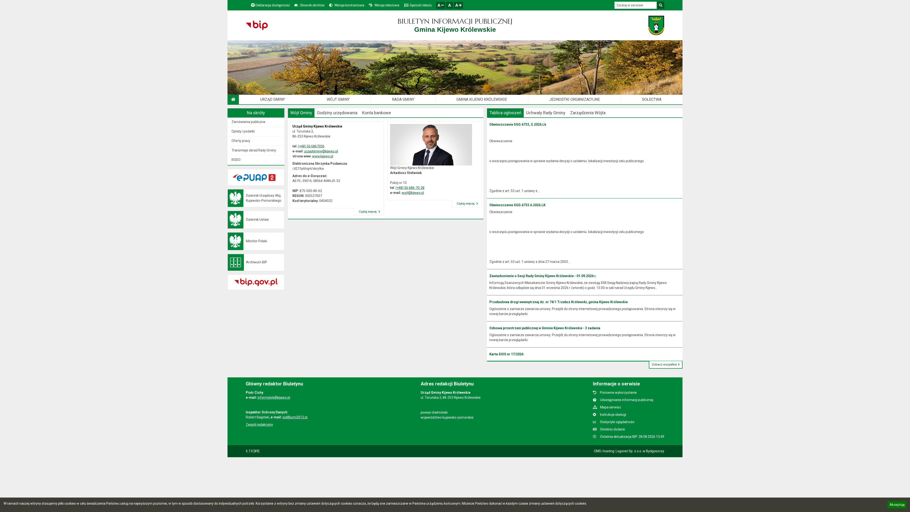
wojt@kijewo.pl (413, 193)
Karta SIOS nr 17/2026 (506, 354)
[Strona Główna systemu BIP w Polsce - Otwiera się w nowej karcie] (257, 25)
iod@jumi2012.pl (295, 417)
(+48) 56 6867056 (311, 146)
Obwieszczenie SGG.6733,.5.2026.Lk (517, 124)
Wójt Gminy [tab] (301, 112)
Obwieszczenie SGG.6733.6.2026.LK (517, 205)
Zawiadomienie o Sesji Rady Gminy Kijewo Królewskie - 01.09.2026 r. (542, 276)
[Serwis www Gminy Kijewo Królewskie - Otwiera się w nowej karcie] (656, 25)
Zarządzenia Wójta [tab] (587, 112)
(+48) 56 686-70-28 (410, 188)
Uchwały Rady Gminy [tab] (545, 112)
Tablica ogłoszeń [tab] (505, 112)
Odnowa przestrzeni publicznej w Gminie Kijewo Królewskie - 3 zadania (544, 328)
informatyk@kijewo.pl (274, 397)
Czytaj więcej (368, 211)
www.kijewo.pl (322, 156)
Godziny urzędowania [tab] (337, 112)
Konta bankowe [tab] (376, 112)
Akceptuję (897, 505)
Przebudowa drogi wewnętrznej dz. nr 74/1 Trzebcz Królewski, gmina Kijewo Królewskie (558, 302)
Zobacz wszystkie (664, 364)
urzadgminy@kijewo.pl (321, 151)
